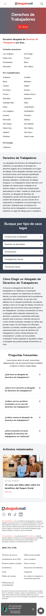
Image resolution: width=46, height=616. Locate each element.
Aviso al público (30, 559)
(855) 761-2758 (9, 547)
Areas (4, 572)
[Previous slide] (6, 476)
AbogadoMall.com (8, 521)
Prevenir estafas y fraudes (12, 563)
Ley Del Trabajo (12, 481)
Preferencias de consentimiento (8, 584)
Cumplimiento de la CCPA (11, 559)
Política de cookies (9, 576)
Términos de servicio (9, 555)
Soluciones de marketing (33, 568)
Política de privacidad (32, 555)
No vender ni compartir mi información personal (33, 577)
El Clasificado (31, 536)
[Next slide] (39, 476)
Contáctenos (6, 568)
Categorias (28, 572)
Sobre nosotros (30, 563)
